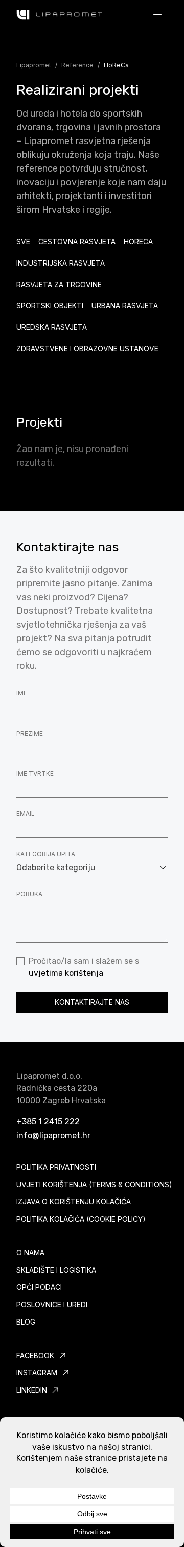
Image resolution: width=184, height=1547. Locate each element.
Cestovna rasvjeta (77, 241)
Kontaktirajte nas (92, 1002)
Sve (23, 241)
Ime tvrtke (35, 773)
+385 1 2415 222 (48, 1122)
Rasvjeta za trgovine (59, 284)
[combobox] (92, 868)
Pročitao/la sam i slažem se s (84, 967)
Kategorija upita (45, 854)
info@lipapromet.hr (53, 1135)
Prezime (29, 733)
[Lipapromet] (59, 14)
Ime (21, 693)
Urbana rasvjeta (124, 305)
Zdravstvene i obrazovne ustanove (87, 348)
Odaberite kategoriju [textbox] (56, 868)
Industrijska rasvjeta (60, 263)
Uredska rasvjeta (51, 327)
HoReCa (138, 241)
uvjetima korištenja (66, 973)
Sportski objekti (49, 305)
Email (25, 814)
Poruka (29, 894)
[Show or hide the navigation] (157, 14)
